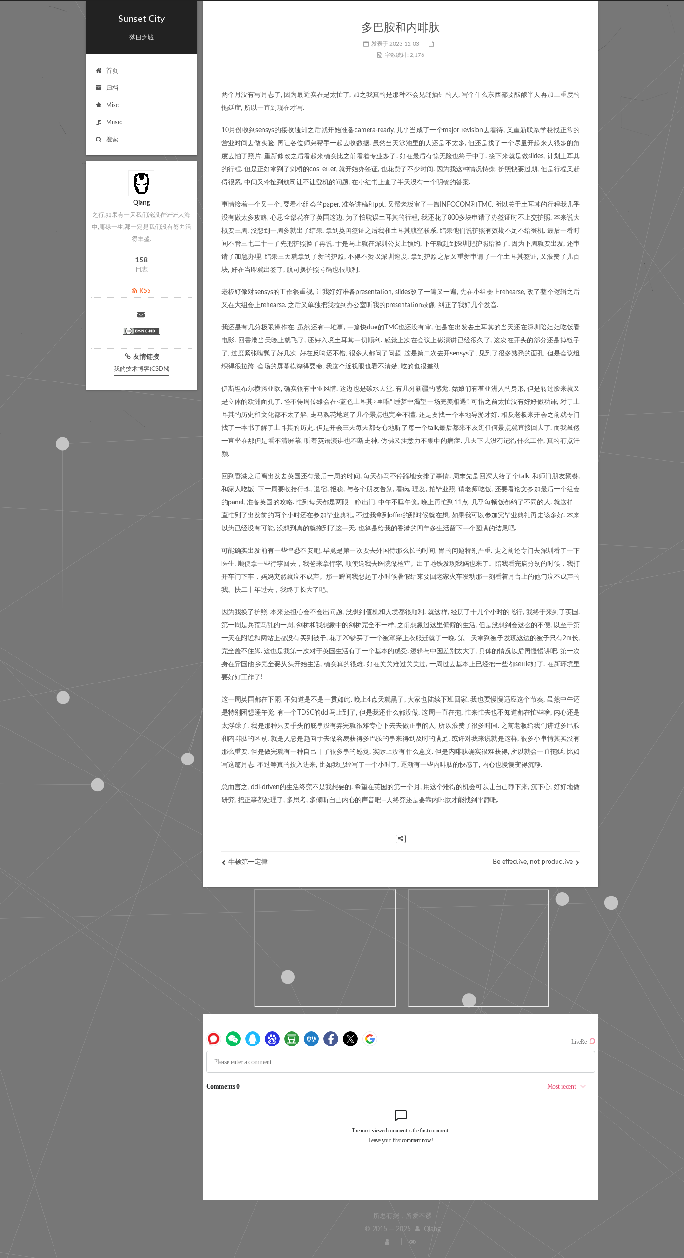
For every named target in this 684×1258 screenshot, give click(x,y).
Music (114, 123)
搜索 (112, 140)
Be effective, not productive (533, 862)
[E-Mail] (141, 315)
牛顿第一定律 (248, 862)
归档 (112, 88)
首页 (112, 71)
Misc (112, 105)
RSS (144, 291)
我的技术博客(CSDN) (141, 369)
